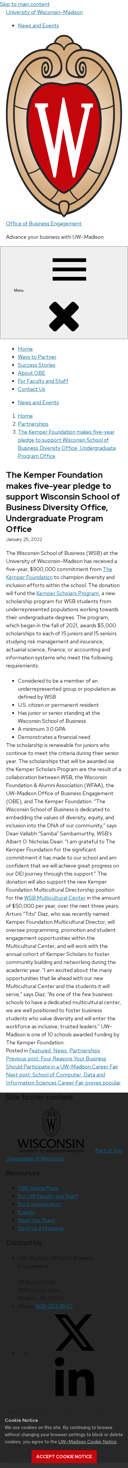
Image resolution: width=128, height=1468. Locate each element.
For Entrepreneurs (40, 1204)
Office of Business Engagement (44, 223)
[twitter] (74, 1353)
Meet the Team (36, 1220)
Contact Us (31, 389)
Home (25, 348)
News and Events (38, 25)
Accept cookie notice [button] (64, 1457)
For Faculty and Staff (43, 380)
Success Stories (36, 364)
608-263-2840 (54, 1306)
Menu (19, 290)
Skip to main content (25, 4)
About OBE (31, 372)
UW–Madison (44, 12)
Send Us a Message (41, 1228)
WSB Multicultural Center (55, 897)
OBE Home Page (38, 1188)
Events (26, 1212)
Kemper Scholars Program (67, 593)
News (60, 1050)
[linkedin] (74, 1399)
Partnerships (84, 1050)
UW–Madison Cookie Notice (87, 1442)
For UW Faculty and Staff (48, 1196)
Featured (40, 1050)
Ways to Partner (37, 356)
